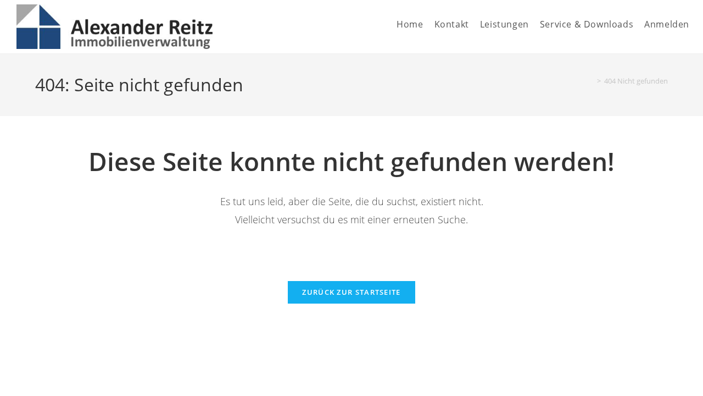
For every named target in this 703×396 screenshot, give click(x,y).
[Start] (591, 81)
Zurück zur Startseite (351, 292)
